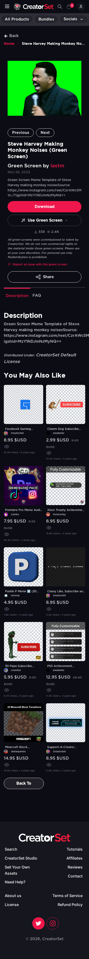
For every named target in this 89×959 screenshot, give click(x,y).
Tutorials (75, 849)
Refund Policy (70, 904)
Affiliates (74, 858)
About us (13, 895)
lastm (57, 165)
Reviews (75, 867)
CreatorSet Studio (21, 858)
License (12, 904)
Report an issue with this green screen (40, 264)
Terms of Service (67, 895)
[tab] (17, 295)
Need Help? (15, 882)
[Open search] (59, 6)
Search (11, 849)
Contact (75, 876)
